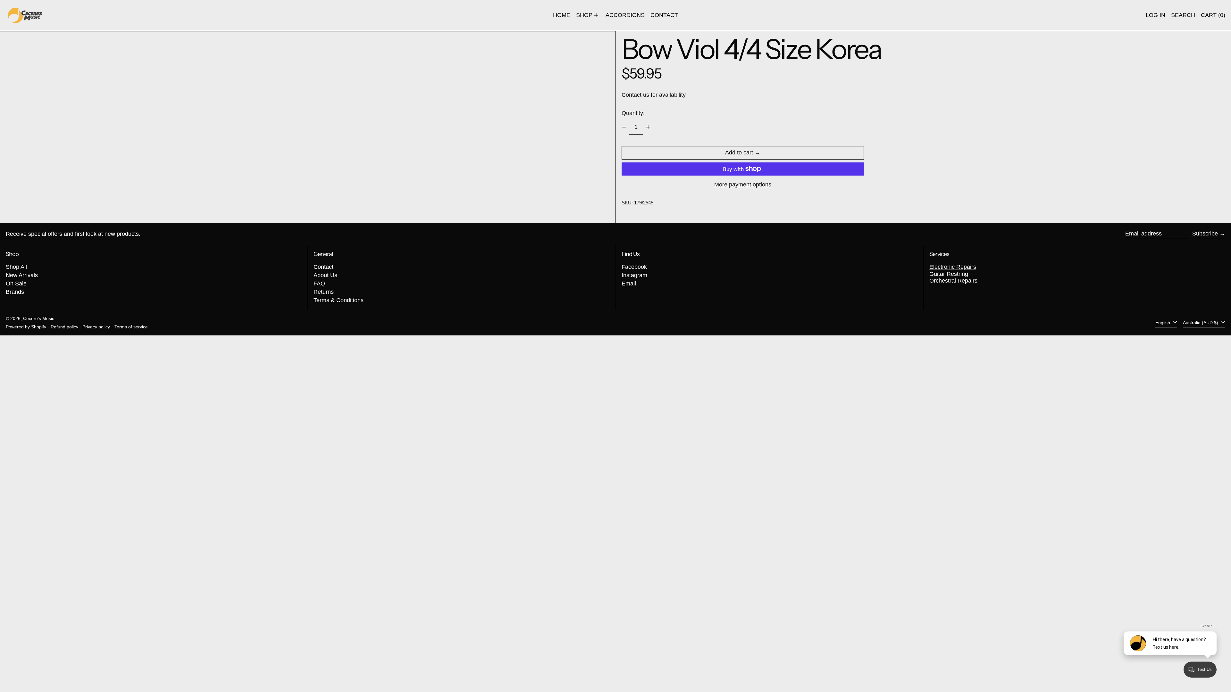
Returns (324, 292)
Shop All (16, 267)
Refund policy (64, 326)
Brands (15, 292)
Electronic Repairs (952, 267)
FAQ (319, 283)
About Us (325, 275)
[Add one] (648, 127)
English (1163, 322)
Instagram (634, 275)
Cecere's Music (38, 318)
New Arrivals (22, 275)
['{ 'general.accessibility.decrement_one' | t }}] (624, 127)
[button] (1183, 15)
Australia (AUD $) (1201, 322)
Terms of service (131, 326)
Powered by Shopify (26, 326)
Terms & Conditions (339, 300)
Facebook (634, 267)
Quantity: (633, 113)
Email (629, 283)
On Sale (16, 283)
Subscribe (1205, 233)
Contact (323, 267)
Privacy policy (96, 326)
